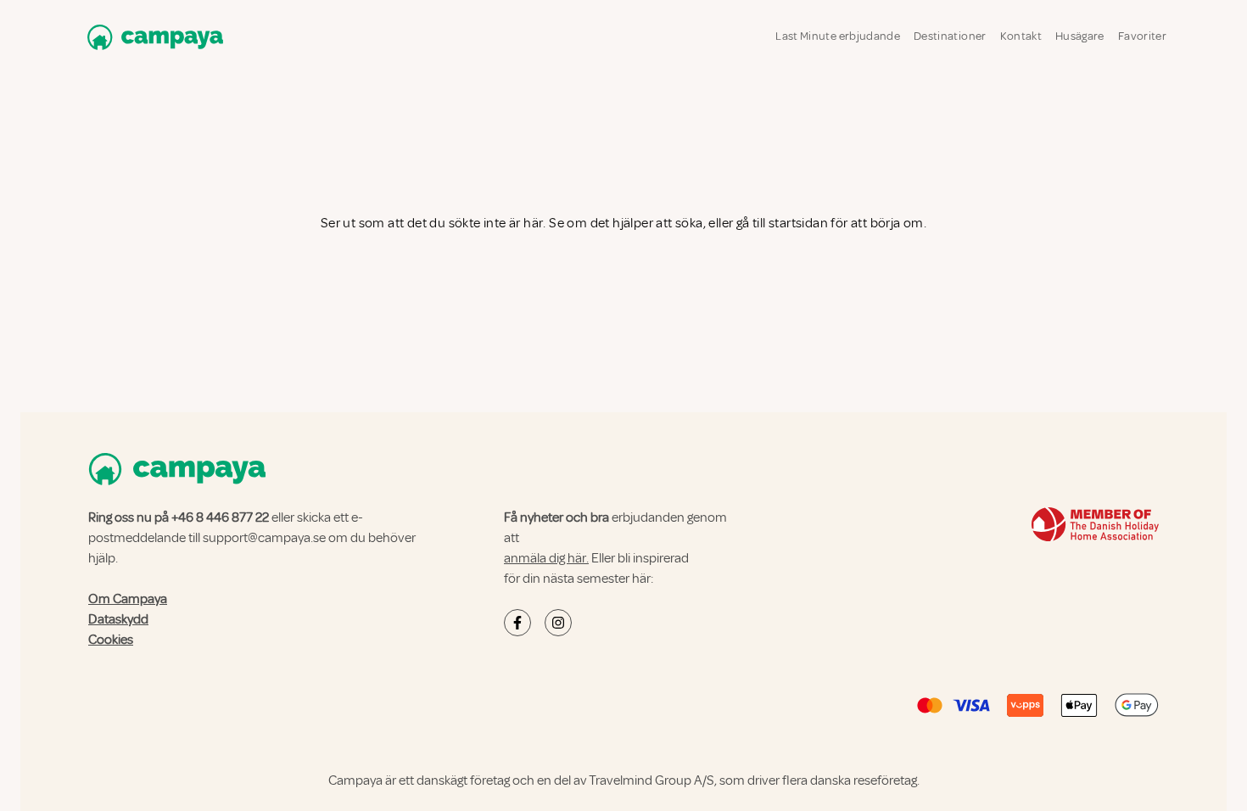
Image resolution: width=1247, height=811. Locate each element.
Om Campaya (127, 598)
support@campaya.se (264, 537)
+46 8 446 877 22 (220, 517)
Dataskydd (118, 619)
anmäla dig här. (546, 558)
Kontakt (1021, 36)
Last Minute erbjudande (837, 36)
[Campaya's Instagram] (558, 622)
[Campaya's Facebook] (517, 622)
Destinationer (950, 36)
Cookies (110, 639)
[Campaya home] (152, 37)
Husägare (1079, 36)
